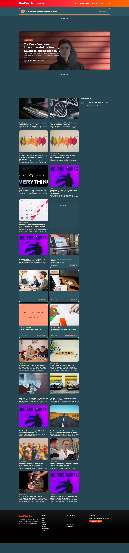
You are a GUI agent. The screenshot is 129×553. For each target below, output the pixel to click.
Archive (94, 3)
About (88, 3)
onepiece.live (70, 522)
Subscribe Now (95, 521)
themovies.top (70, 524)
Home (76, 3)
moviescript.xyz (71, 520)
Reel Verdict (27, 3)
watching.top (70, 526)
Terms (43, 530)
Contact (101, 3)
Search (82, 3)
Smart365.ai (67, 538)
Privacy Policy (45, 528)
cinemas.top (69, 518)
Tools (108, 3)
